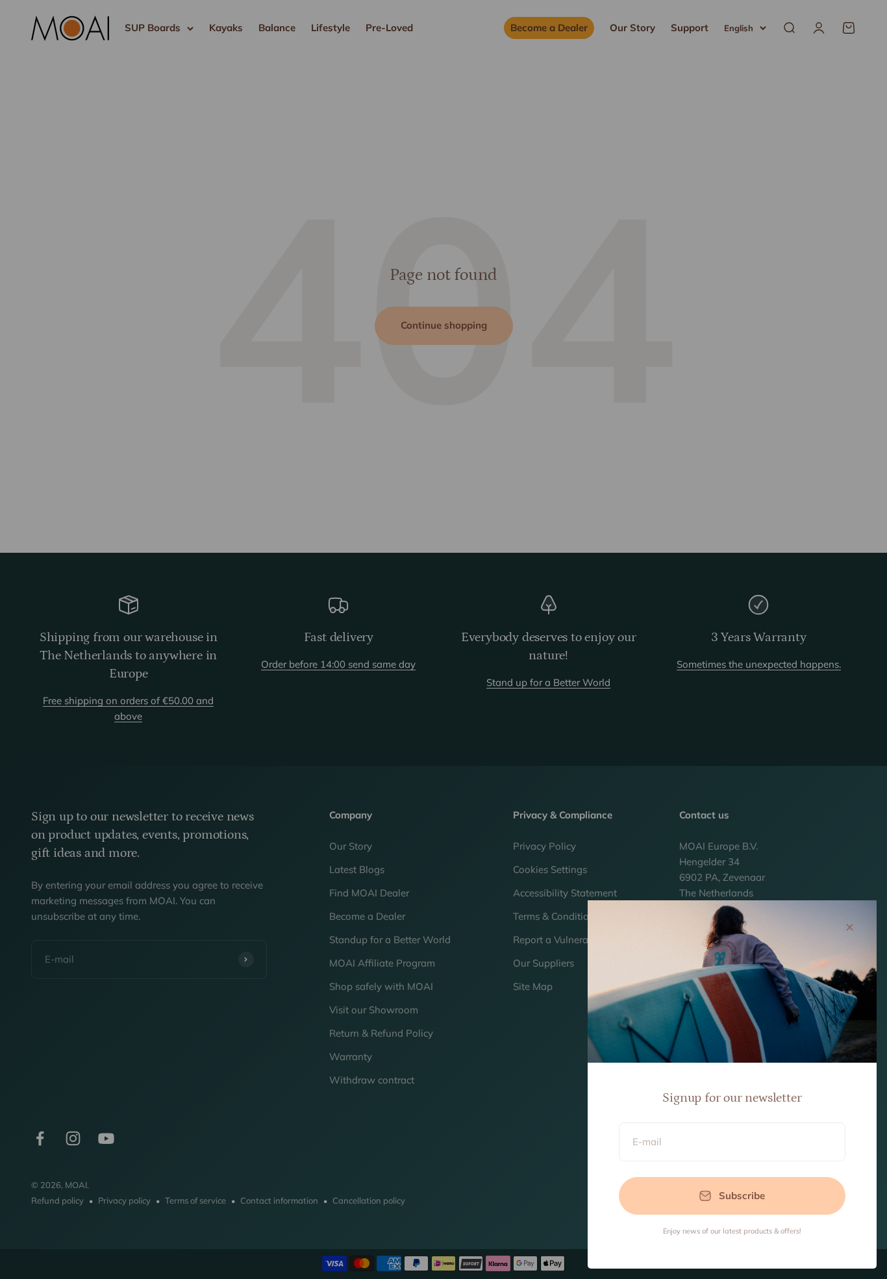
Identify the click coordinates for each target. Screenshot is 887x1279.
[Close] (849, 927)
